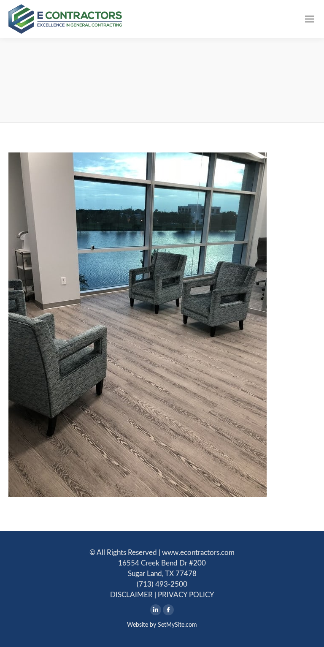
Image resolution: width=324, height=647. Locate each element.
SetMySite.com (177, 625)
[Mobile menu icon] (310, 19)
